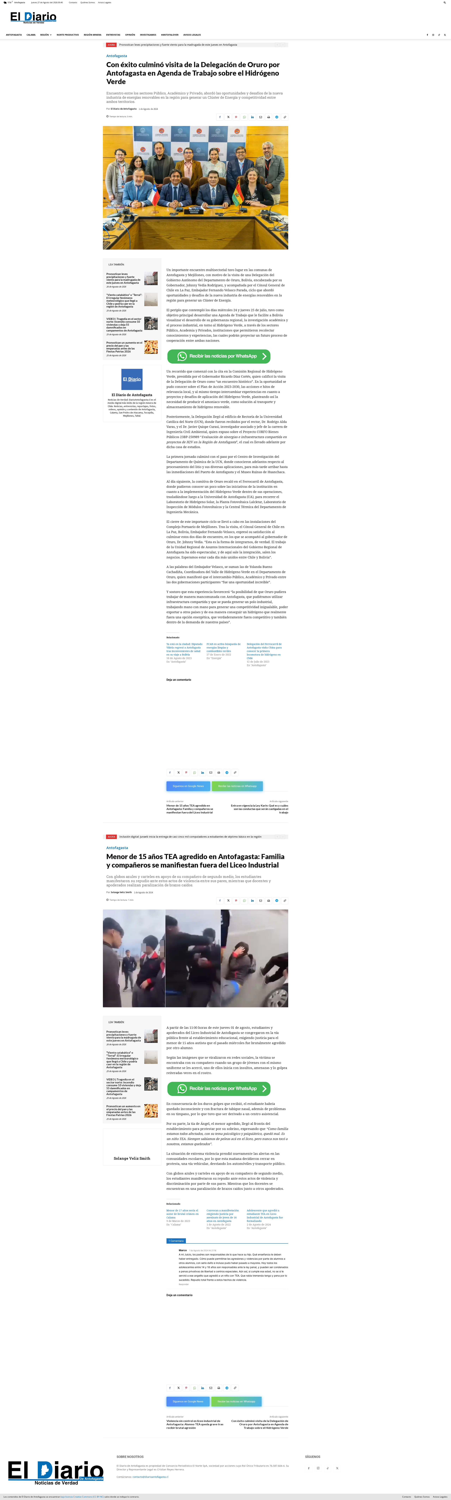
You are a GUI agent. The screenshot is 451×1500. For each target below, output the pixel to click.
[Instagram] (433, 35)
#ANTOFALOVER (169, 34)
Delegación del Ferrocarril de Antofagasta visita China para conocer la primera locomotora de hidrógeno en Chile (264, 651)
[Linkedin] (252, 117)
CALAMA (31, 34)
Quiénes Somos (88, 2)
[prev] (277, 45)
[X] (444, 35)
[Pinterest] (236, 117)
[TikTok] (439, 35)
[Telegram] (276, 117)
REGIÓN (44, 34)
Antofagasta (116, 56)
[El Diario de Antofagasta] (132, 379)
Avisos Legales (104, 2)
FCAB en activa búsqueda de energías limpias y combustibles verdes (224, 648)
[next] (283, 45)
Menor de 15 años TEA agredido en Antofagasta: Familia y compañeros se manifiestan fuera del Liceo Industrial (189, 809)
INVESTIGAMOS (148, 34)
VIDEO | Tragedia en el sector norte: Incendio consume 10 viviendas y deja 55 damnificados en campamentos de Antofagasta (124, 324)
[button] (444, 2)
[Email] (260, 117)
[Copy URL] (284, 117)
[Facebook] (427, 35)
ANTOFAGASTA (14, 34)
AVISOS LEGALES (192, 34)
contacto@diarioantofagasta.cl (150, 1477)
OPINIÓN (130, 34)
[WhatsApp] (244, 117)
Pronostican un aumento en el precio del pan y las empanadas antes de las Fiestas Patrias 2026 (124, 347)
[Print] (268, 117)
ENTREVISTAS (113, 34)
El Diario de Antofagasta (124, 108)
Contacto (73, 2)
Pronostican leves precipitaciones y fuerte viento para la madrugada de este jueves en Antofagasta (123, 278)
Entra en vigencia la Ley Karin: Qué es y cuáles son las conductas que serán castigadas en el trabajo (259, 809)
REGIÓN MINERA (92, 34)
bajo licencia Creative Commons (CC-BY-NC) (82, 1496)
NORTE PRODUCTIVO (68, 34)
